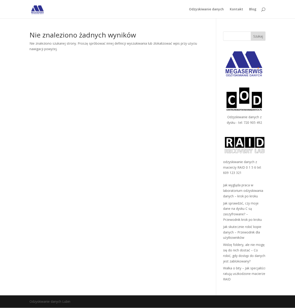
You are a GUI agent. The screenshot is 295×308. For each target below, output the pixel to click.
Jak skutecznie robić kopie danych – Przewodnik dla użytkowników (242, 232)
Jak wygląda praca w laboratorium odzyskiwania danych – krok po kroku (243, 190)
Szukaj (258, 36)
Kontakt (236, 9)
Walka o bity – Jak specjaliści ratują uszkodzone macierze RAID (244, 273)
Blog (252, 9)
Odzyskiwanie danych (206, 9)
